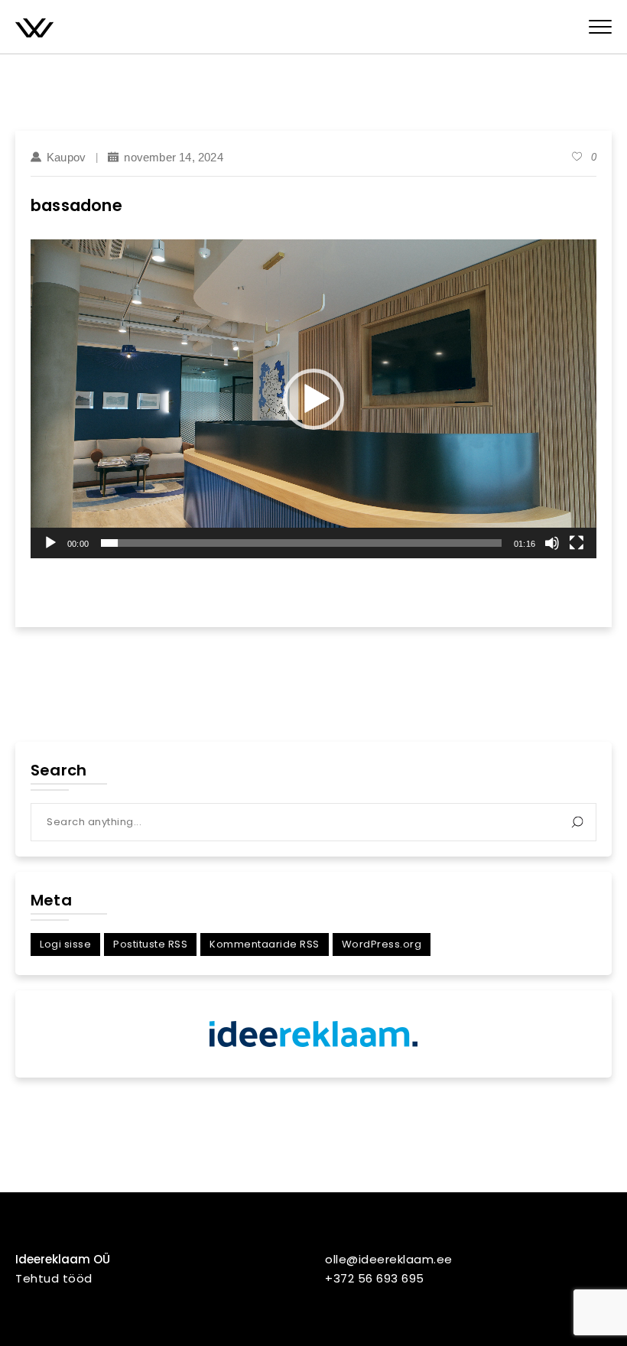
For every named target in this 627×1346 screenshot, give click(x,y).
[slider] (301, 543)
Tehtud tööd (54, 1278)
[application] (313, 398)
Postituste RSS (150, 944)
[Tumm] (552, 543)
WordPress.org (382, 944)
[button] (313, 399)
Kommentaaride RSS (265, 944)
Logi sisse (65, 944)
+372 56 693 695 (374, 1278)
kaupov (66, 157)
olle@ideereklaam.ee (389, 1259)
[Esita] (50, 543)
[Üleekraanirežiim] (576, 543)
